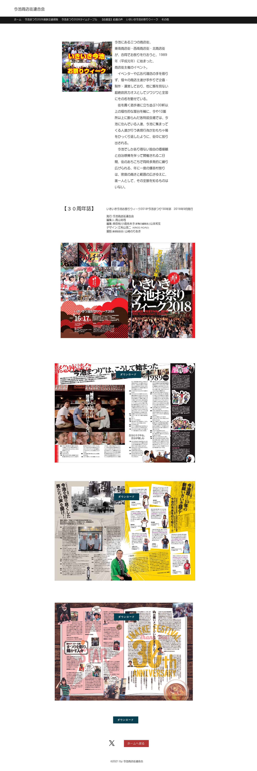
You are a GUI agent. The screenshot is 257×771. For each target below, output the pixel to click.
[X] (112, 743)
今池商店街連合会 (29, 9)
